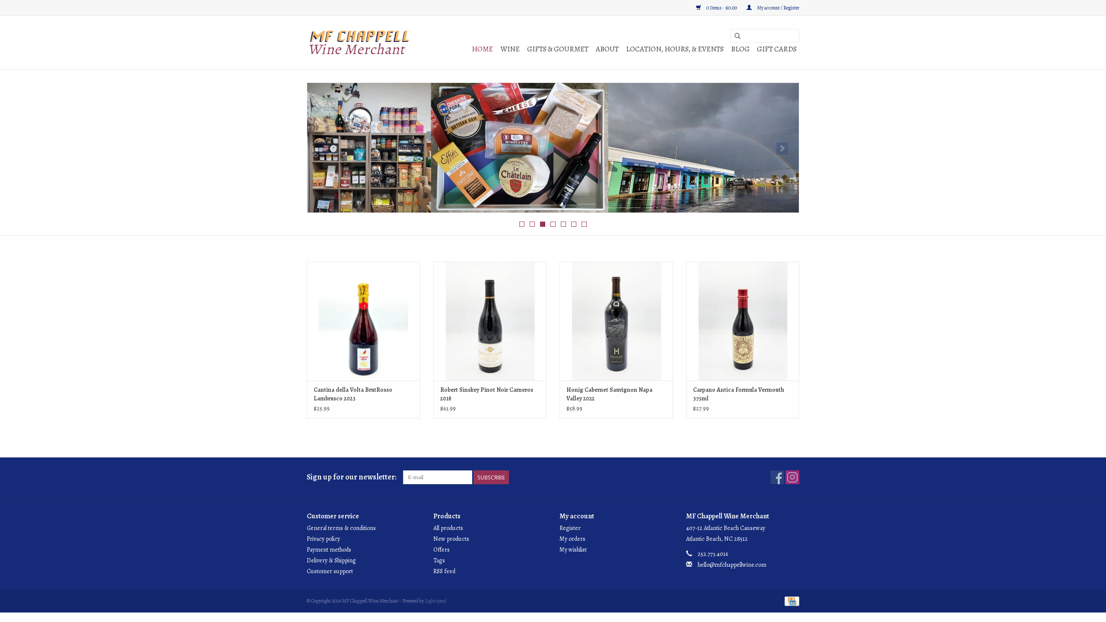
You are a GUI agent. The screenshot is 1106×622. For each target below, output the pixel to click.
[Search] (737, 36)
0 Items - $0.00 (722, 7)
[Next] (782, 149)
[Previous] (324, 149)
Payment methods (329, 550)
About (607, 49)
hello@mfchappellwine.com (732, 565)
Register (570, 528)
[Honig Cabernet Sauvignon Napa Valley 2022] (616, 321)
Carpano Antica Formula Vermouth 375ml (738, 394)
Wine (510, 49)
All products (448, 528)
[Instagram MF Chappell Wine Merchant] (792, 477)
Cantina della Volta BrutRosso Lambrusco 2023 (353, 394)
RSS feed (444, 571)
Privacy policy (323, 539)
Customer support (330, 571)
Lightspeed (435, 600)
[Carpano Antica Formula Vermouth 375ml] (743, 321)
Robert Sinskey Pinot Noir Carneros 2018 (486, 394)
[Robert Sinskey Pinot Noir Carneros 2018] (490, 321)
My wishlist (573, 550)
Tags (439, 560)
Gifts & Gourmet (557, 49)
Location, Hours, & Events (675, 49)
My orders (572, 539)
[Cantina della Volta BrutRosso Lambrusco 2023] (363, 321)
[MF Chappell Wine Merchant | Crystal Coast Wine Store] (360, 42)
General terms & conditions (341, 528)
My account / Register (777, 7)
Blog (740, 49)
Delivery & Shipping (331, 560)
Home (482, 49)
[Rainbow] (553, 148)
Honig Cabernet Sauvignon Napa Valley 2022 (609, 394)
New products (451, 539)
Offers (441, 550)
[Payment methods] (790, 600)
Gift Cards (777, 49)
